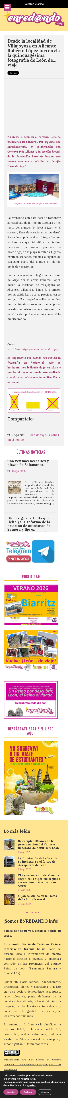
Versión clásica (34, 4)
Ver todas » (32, 912)
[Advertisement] (34, 104)
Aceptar (11, 1092)
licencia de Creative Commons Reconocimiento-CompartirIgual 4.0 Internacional (32, 1064)
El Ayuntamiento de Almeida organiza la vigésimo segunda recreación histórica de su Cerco (39, 880)
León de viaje (37, 435)
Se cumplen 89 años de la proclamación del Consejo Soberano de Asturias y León (38, 844)
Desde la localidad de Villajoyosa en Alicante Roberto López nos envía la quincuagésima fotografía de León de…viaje (33, 53)
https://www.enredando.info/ (40, 349)
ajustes (31, 1085)
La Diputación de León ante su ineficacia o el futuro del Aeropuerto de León (37, 861)
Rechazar (28, 1092)
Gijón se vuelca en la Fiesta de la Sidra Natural (37, 897)
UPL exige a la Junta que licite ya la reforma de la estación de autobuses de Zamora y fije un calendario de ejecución (29, 510)
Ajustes (45, 1092)
